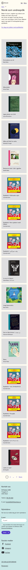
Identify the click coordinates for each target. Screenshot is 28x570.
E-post (3, 517)
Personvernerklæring (6, 528)
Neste (20, 477)
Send (4, 532)
